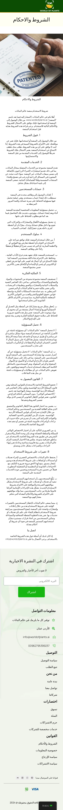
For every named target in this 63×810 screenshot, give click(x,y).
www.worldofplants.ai (36, 119)
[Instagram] (27, 778)
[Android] (18, 778)
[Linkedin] (22, 778)
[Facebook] (32, 778)
